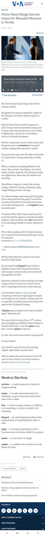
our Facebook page (21, 362)
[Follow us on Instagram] (19, 510)
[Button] (40, 33)
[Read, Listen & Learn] (7, 533)
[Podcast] (30, 510)
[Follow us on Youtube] (14, 510)
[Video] (17, 533)
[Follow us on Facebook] (3, 510)
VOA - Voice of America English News (20, 82)
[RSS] (25, 510)
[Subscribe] (35, 510)
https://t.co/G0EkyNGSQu (20, 241)
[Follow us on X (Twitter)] (9, 510)
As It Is (4, 10)
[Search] (38, 533)
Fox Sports (24, 293)
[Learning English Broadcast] (27, 533)
